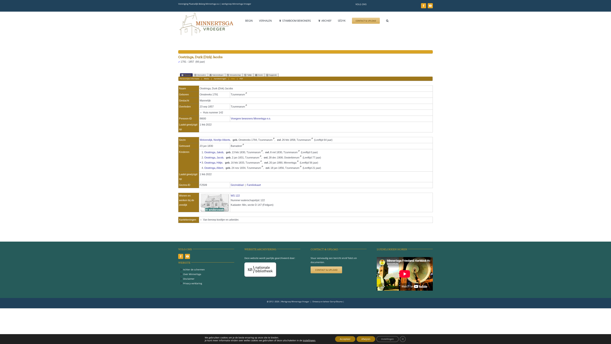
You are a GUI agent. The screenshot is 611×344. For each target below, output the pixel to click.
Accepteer (345, 338)
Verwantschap (235, 75)
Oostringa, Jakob (213, 152)
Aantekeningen (220, 78)
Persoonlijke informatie (189, 78)
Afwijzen (365, 338)
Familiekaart (254, 185)
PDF (241, 78)
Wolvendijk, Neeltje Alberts (215, 140)
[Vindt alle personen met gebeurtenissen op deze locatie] (246, 94)
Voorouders (201, 75)
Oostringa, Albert (213, 168)
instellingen (309, 340)
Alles (233, 78)
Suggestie (273, 75)
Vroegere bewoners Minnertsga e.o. (251, 118)
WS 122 (235, 195)
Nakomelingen (217, 75)
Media (206, 78)
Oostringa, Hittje (213, 162)
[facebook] (423, 5)
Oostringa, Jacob (213, 157)
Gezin (260, 75)
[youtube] (430, 5)
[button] (387, 21)
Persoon (187, 75)
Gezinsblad (237, 185)
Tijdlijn (249, 75)
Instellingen (387, 338)
